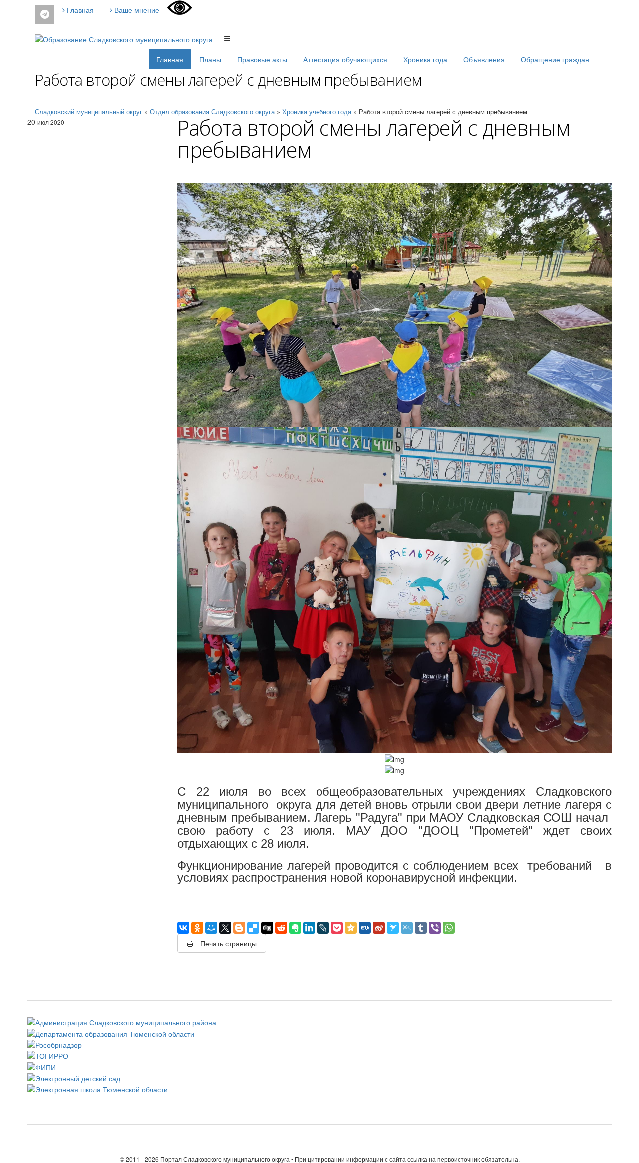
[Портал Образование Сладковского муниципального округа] (125, 38)
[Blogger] (239, 928)
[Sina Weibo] (379, 928)
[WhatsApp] (449, 928)
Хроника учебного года (316, 111)
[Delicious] (253, 928)
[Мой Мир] (211, 928)
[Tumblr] (421, 928)
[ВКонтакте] (183, 928)
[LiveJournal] (323, 928)
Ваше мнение (135, 10)
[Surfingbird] (393, 928)
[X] (225, 928)
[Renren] (365, 928)
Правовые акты (262, 59)
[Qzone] (351, 928)
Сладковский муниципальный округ (88, 111)
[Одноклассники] (197, 928)
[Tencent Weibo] (407, 928)
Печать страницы (227, 943)
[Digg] (267, 928)
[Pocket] (337, 928)
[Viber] (435, 928)
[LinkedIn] (309, 928)
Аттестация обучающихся (345, 59)
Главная (79, 10)
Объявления (484, 59)
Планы (210, 59)
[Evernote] (295, 928)
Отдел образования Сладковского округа (212, 111)
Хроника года (425, 59)
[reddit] (281, 928)
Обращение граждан (555, 59)
